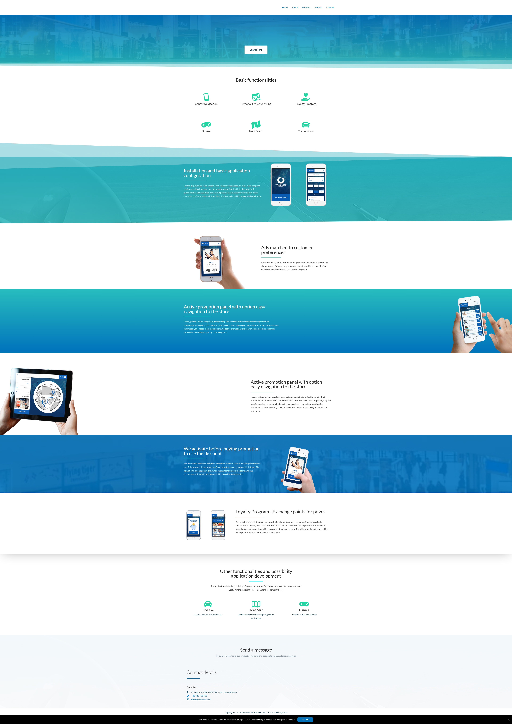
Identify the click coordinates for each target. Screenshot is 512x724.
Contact (330, 7)
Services (306, 7)
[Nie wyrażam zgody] (508, 719)
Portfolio (318, 7)
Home (285, 7)
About (295, 7)
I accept (305, 719)
